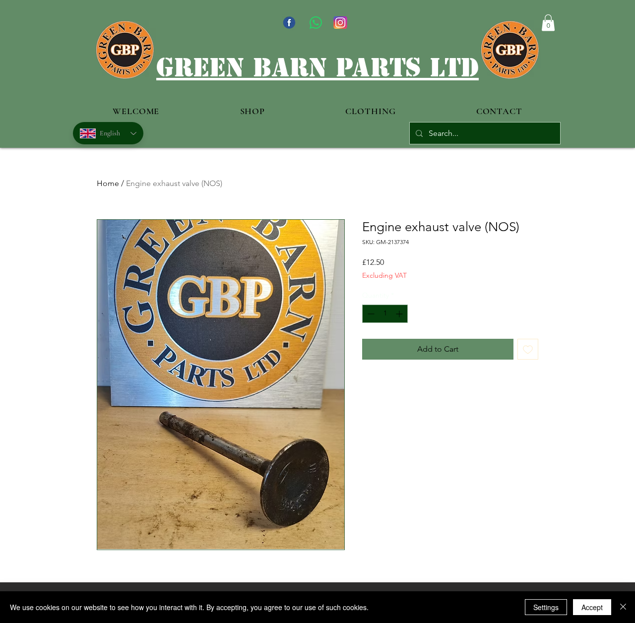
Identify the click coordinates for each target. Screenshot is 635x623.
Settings (546, 607)
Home (108, 183)
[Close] (623, 607)
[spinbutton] (385, 313)
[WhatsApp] (316, 22)
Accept (592, 607)
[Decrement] (370, 313)
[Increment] (400, 313)
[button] (548, 22)
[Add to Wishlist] (527, 349)
